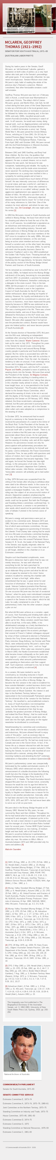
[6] (23, 845)
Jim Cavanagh (25, 208)
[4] (35, 667)
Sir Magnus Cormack (39, 375)
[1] (15, 210)
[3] (11, 474)
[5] (49, 759)
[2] (22, 328)
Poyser (8, 370)
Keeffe (18, 370)
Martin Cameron (33, 341)
